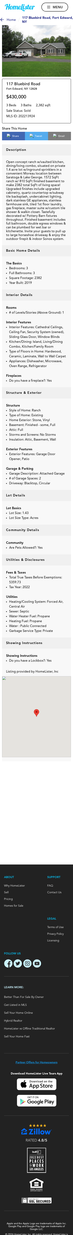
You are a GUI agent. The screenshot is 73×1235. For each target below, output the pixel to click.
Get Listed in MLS (15, 1005)
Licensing (53, 940)
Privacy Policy (55, 934)
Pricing (8, 899)
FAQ (50, 885)
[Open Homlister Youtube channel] (37, 964)
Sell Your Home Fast (17, 1036)
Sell (6, 892)
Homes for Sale (13, 905)
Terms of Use (55, 927)
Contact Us (54, 892)
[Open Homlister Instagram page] (27, 964)
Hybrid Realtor (13, 1020)
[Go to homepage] (20, 8)
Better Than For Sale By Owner (24, 997)
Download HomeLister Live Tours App (36, 1073)
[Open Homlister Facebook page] (8, 964)
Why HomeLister (14, 885)
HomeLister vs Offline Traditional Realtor (29, 1028)
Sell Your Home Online (18, 1012)
